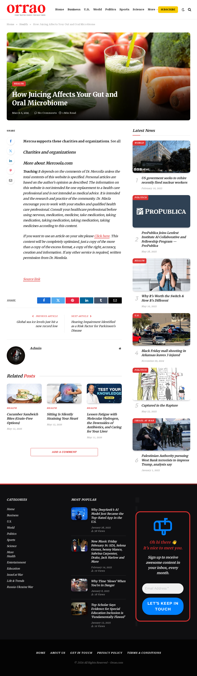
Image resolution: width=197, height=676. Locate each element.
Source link (31, 279)
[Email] (10, 180)
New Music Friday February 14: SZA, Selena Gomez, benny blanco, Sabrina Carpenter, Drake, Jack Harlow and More (108, 551)
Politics (110, 9)
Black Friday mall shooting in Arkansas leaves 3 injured (163, 353)
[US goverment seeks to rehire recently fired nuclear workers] (161, 157)
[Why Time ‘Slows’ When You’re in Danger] (79, 585)
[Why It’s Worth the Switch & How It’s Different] (161, 274)
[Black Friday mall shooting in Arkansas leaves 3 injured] (161, 329)
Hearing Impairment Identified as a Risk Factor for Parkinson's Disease (93, 326)
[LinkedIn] (10, 161)
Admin (35, 348)
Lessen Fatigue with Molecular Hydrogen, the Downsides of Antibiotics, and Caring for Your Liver (104, 422)
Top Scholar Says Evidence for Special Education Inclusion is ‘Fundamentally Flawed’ (108, 611)
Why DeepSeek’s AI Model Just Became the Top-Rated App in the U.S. (107, 516)
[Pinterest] (10, 170)
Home (59, 9)
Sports (124, 9)
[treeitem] (72, 141)
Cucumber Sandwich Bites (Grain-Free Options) (22, 418)
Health (19, 83)
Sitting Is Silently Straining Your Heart (62, 416)
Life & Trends (15, 581)
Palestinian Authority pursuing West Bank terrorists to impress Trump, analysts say (165, 460)
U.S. (87, 9)
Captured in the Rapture (159, 405)
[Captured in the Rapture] (161, 384)
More (151, 9)
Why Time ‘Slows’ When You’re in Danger (108, 583)
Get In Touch (81, 652)
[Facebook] (10, 141)
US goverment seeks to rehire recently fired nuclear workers (164, 180)
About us (57, 652)
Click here (101, 236)
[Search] (189, 9)
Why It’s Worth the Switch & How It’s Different (162, 298)
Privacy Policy (109, 652)
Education (13, 568)
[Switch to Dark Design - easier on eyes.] (183, 9)
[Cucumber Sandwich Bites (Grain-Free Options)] (24, 393)
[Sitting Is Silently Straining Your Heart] (64, 393)
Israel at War (144, 420)
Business (74, 9)
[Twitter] (10, 151)
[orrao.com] (26, 9)
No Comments (47, 112)
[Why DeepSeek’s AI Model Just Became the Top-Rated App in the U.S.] (79, 513)
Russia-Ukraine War (20, 587)
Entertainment (16, 562)
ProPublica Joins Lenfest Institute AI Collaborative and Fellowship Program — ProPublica (163, 239)
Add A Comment (64, 452)
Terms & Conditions (144, 652)
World (97, 9)
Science (138, 9)
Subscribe (168, 9)
